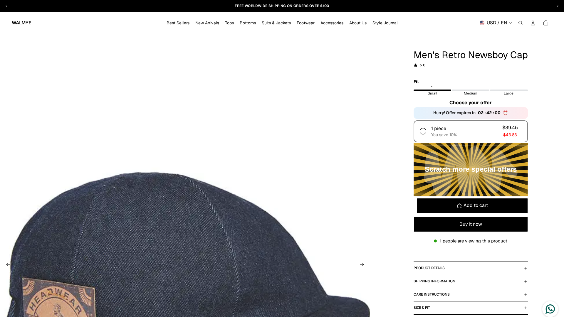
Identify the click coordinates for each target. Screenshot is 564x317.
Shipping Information (434, 281)
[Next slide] (363, 265)
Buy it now (470, 224)
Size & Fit (422, 307)
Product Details (429, 268)
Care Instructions (432, 294)
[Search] (520, 22)
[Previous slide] (6, 265)
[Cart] (545, 22)
